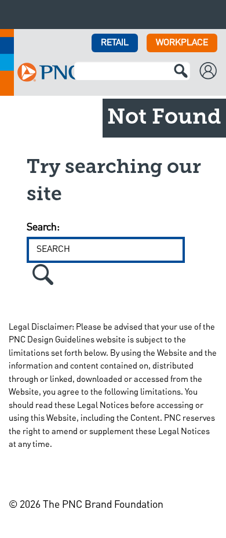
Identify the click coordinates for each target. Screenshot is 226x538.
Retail (115, 43)
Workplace (182, 43)
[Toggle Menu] (211, 14)
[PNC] (49, 72)
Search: (43, 227)
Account (212, 72)
